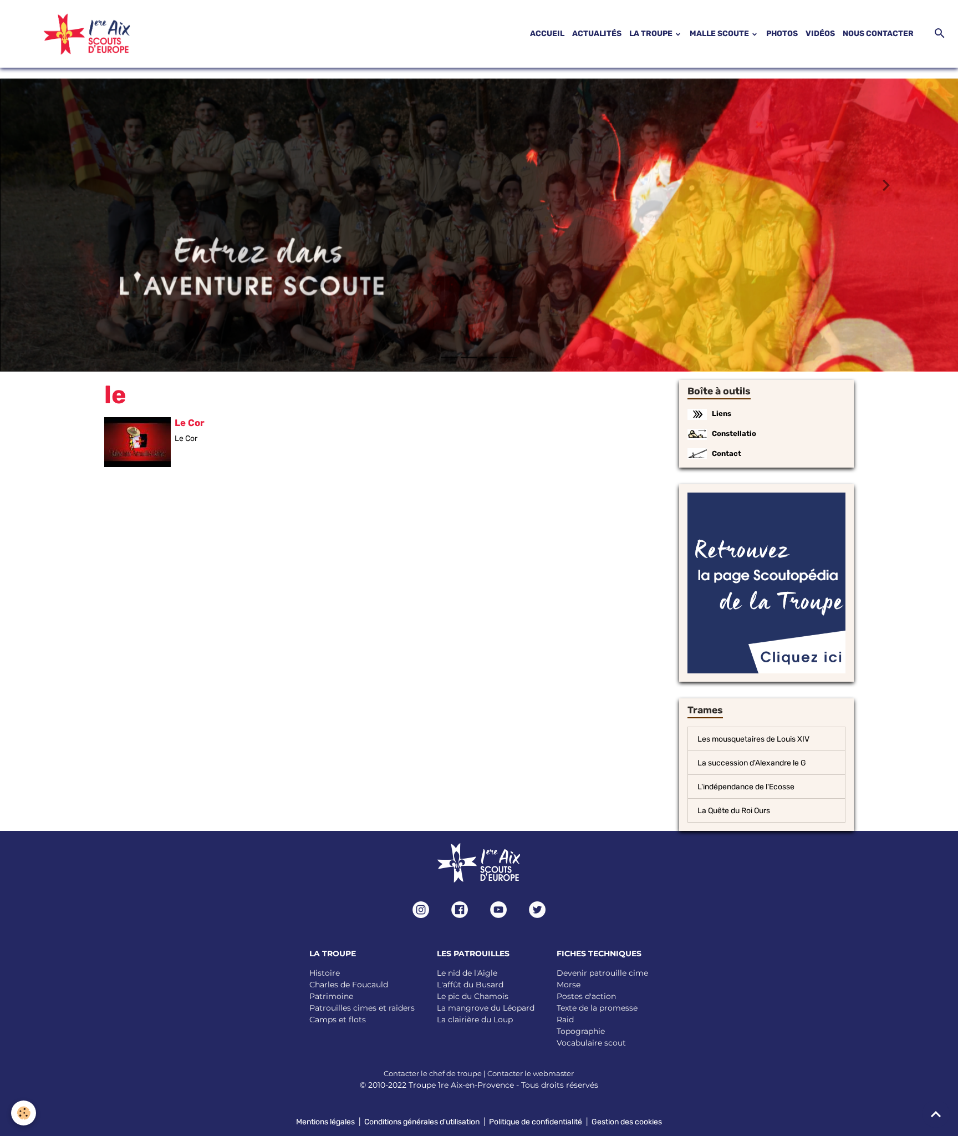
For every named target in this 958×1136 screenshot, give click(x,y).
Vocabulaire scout (591, 1042)
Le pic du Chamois (472, 996)
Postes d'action (586, 996)
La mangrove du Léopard (485, 1007)
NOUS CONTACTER (878, 33)
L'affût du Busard (470, 984)
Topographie (581, 1031)
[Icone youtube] (498, 909)
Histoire (324, 972)
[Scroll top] (936, 1114)
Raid (565, 1019)
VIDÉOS (820, 33)
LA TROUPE (651, 33)
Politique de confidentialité (535, 1121)
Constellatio (734, 433)
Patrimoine (331, 996)
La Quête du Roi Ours (733, 810)
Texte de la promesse (597, 1007)
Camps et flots (337, 1019)
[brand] (73, 34)
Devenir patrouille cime (602, 972)
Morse (568, 984)
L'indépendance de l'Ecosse (745, 786)
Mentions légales (325, 1121)
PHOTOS (782, 33)
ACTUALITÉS (596, 33)
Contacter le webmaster (530, 1072)
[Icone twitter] (537, 909)
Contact (726, 453)
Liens (721, 413)
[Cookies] (23, 1112)
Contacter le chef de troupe (433, 1072)
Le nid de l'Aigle (467, 972)
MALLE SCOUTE (720, 33)
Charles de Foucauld (348, 984)
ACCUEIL (547, 33)
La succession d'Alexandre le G (751, 762)
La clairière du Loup (475, 1019)
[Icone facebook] (459, 909)
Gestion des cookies (627, 1121)
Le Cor (190, 422)
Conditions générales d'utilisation (422, 1121)
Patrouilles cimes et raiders (362, 1007)
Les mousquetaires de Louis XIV (753, 738)
